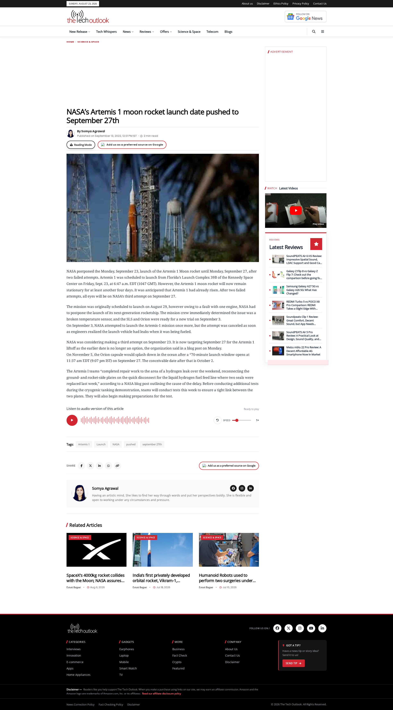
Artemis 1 (84, 444)
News (127, 31)
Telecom (212, 31)
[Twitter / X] (90, 465)
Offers (164, 31)
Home (70, 41)
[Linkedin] (322, 628)
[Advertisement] (163, 75)
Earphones (126, 649)
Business (178, 649)
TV (121, 675)
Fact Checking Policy (111, 704)
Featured (178, 668)
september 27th (152, 444)
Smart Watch (128, 668)
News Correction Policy (81, 704)
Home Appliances (78, 675)
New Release (78, 31)
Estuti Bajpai (74, 587)
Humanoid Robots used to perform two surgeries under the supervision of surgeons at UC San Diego (227, 578)
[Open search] (314, 31)
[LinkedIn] (99, 465)
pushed (131, 444)
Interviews (74, 649)
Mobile (124, 662)
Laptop (124, 655)
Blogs (228, 31)
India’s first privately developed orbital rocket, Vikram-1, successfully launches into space (161, 578)
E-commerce (75, 662)
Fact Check (179, 655)
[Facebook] (81, 465)
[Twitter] (289, 628)
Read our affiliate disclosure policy (161, 693)
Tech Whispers (106, 31)
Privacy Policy (300, 3)
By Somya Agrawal (91, 131)
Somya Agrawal (105, 488)
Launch (101, 444)
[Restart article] (217, 420)
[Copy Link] (117, 465)
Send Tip (291, 663)
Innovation (74, 655)
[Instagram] (242, 488)
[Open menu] (322, 31)
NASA (116, 444)
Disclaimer (263, 3)
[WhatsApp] (108, 465)
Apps (70, 668)
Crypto (176, 662)
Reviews (145, 31)
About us (247, 3)
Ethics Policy (280, 3)
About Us (231, 649)
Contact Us (319, 3)
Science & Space (189, 31)
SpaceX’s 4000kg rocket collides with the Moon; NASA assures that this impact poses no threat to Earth (96, 578)
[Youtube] (311, 628)
